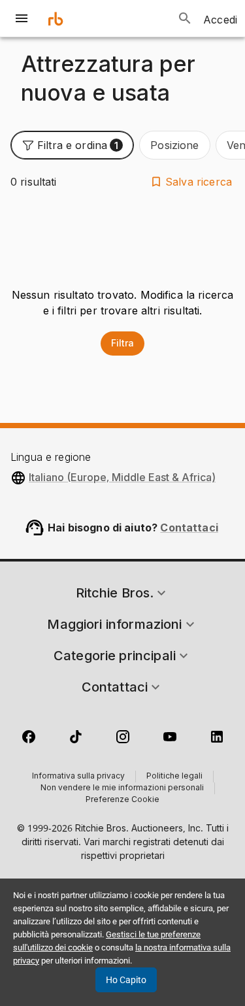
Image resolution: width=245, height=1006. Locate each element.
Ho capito (126, 980)
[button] (72, 145)
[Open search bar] (185, 18)
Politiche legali (174, 776)
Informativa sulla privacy (78, 776)
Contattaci (189, 527)
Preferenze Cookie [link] (122, 800)
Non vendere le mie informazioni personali (122, 788)
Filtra (122, 342)
